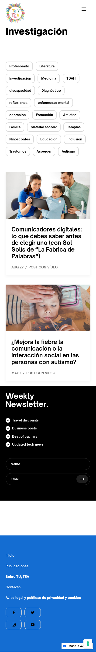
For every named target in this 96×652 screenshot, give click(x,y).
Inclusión (75, 139)
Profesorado (19, 66)
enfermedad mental (53, 103)
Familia (15, 127)
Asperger (44, 151)
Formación (44, 115)
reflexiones (18, 103)
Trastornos (17, 151)
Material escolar (44, 127)
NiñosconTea (19, 139)
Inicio (10, 555)
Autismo (68, 151)
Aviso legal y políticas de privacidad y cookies (43, 597)
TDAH (71, 78)
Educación (48, 139)
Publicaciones (17, 566)
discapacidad (20, 90)
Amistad (69, 115)
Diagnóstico (51, 90)
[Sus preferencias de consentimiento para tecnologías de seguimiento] (87, 643)
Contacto (13, 587)
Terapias (74, 127)
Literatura (47, 66)
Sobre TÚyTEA (17, 576)
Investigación (20, 78)
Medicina (48, 78)
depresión (17, 115)
